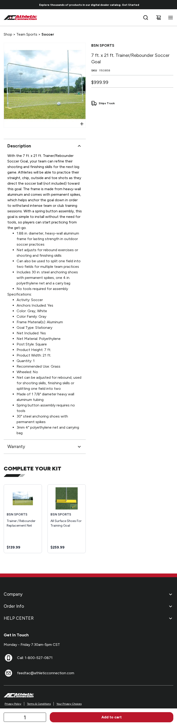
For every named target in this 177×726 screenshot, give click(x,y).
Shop (8, 34)
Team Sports (26, 34)
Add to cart (111, 717)
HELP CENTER (19, 618)
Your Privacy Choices (69, 703)
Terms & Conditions (39, 703)
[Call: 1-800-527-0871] (8, 658)
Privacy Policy (13, 703)
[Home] (20, 17)
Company (13, 594)
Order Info (14, 606)
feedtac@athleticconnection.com (45, 673)
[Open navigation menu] (169, 17)
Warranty (16, 446)
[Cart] (158, 17)
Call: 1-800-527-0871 (35, 658)
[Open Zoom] (82, 124)
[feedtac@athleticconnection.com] (8, 673)
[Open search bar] (145, 17)
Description (19, 146)
